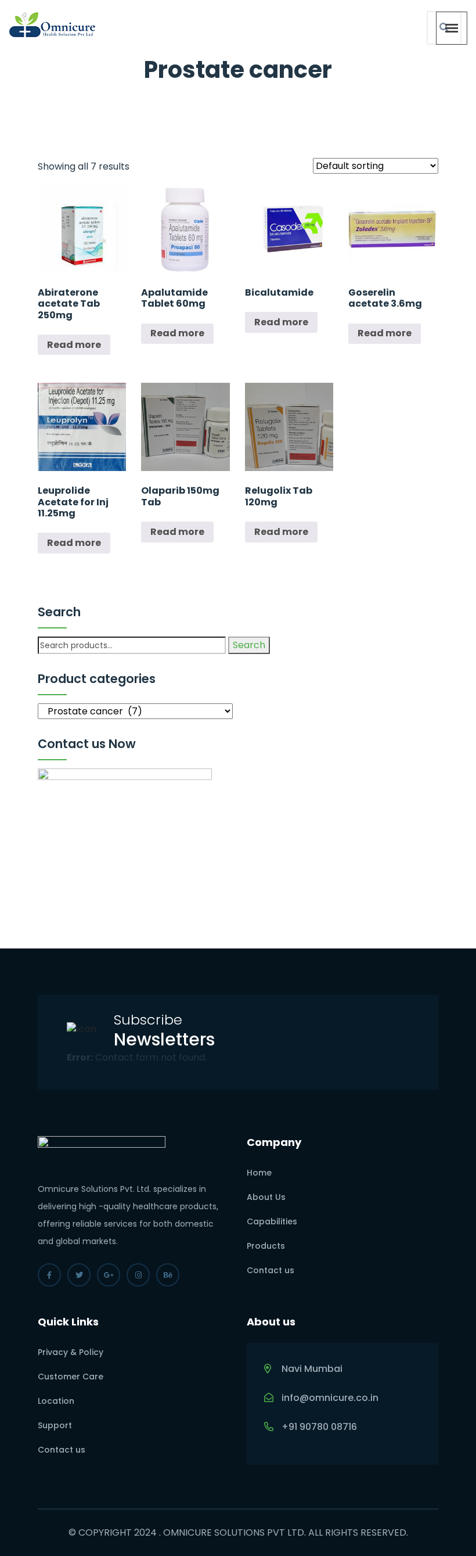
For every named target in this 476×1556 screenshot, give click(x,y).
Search (249, 645)
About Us (266, 1197)
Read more (74, 344)
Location (56, 1401)
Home (259, 1172)
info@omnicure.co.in (330, 1397)
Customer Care (70, 1376)
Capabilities (272, 1221)
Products (266, 1246)
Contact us (270, 1270)
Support (55, 1425)
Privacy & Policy (70, 1352)
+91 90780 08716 (319, 1426)
